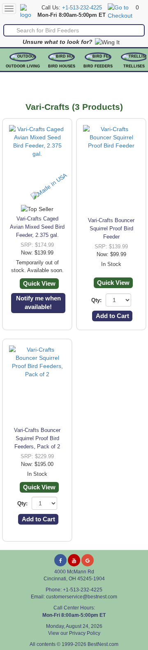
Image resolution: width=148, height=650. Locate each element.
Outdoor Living (23, 66)
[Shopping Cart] (121, 11)
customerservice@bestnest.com (81, 597)
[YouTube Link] (74, 560)
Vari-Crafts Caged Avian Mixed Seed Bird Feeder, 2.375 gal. (37, 227)
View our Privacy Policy (74, 633)
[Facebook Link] (60, 560)
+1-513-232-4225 (82, 8)
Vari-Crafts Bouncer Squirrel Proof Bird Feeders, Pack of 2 (37, 438)
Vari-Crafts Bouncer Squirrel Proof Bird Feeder (111, 228)
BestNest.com (103, 644)
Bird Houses (61, 66)
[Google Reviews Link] (87, 560)
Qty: (96, 300)
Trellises (134, 66)
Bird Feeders (98, 66)
